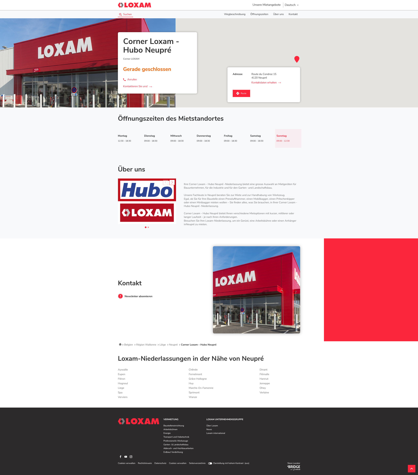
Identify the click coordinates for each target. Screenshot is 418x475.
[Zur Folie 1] (145, 227)
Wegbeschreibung (234, 14)
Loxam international (215, 433)
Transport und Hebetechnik (176, 437)
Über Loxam (212, 425)
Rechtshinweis (145, 463)
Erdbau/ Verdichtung (173, 452)
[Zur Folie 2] (148, 227)
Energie (167, 433)
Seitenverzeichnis (197, 463)
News (209, 429)
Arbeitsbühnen (170, 429)
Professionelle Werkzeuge (175, 441)
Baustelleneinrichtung (173, 425)
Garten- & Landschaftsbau (175, 444)
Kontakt (293, 14)
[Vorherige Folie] (165, 182)
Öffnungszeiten (259, 14)
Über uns (278, 14)
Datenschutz (160, 463)
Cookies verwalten (126, 463)
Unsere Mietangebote (267, 4)
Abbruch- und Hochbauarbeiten (178, 448)
